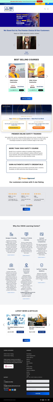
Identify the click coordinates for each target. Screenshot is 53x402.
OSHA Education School (11, 399)
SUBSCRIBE (37, 393)
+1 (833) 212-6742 (7, 3)
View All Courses (26, 98)
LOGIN (40, 3)
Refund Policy (29, 368)
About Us (28, 359)
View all (26, 340)
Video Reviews (29, 363)
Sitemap (28, 374)
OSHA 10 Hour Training (8, 353)
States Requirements (30, 355)
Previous (14, 45)
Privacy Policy (29, 366)
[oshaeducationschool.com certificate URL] (26, 204)
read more (20, 332)
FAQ (27, 364)
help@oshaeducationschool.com (12, 385)
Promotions (28, 353)
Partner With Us (29, 357)
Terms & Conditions (30, 370)
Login (27, 375)
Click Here (40, 1)
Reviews (28, 361)
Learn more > (11, 255)
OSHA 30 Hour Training (8, 355)
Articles (28, 372)
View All (26, 209)
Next (39, 45)
